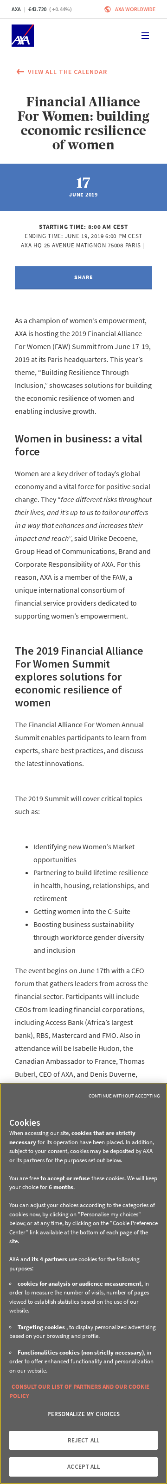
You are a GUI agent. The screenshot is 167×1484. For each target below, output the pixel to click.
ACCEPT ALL (83, 1467)
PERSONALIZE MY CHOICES (83, 1414)
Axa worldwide (135, 9)
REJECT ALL (83, 1440)
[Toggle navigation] (145, 35)
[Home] (23, 36)
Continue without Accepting (124, 1095)
